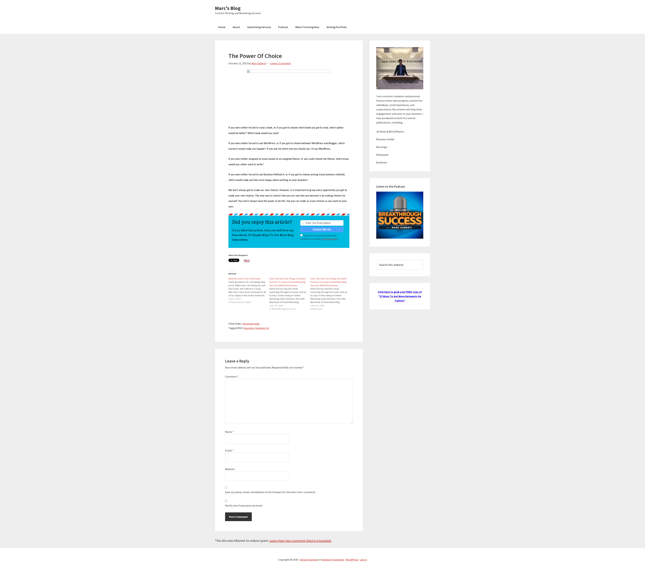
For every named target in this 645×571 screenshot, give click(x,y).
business (249, 328)
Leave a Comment (280, 63)
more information (329, 239)
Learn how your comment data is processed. (300, 540)
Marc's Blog (228, 8)
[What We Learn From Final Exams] (248, 290)
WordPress (352, 559)
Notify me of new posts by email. (244, 505)
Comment (232, 376)
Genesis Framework (333, 559)
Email (229, 450)
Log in (363, 559)
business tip (262, 328)
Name (229, 431)
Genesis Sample (309, 559)
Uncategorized (250, 323)
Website (229, 469)
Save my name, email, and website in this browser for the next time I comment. (270, 492)
